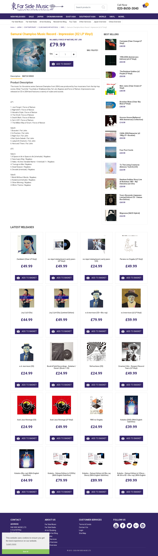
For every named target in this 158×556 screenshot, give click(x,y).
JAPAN (40, 17)
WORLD (102, 17)
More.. (121, 17)
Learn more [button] (11, 544)
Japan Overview (100, 22)
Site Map (82, 533)
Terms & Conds (85, 524)
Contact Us (83, 527)
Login (81, 530)
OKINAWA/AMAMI (55, 17)
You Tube (73, 22)
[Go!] (103, 7)
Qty (51, 54)
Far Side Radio (31, 22)
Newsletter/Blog (60, 22)
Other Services (85, 22)
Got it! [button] (25, 552)
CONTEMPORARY (30, 27)
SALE (31, 17)
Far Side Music (17, 22)
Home (12, 27)
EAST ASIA (71, 17)
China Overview (115, 22)
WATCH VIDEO (28, 76)
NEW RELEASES (17, 17)
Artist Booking (45, 22)
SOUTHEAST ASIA (87, 17)
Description (15, 76)
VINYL (112, 17)
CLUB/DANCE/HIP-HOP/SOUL (48, 27)
